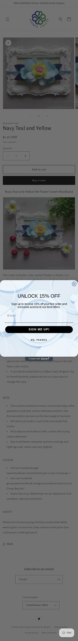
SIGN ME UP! (39, 329)
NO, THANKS (39, 340)
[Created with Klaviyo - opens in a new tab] (39, 359)
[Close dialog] (74, 284)
